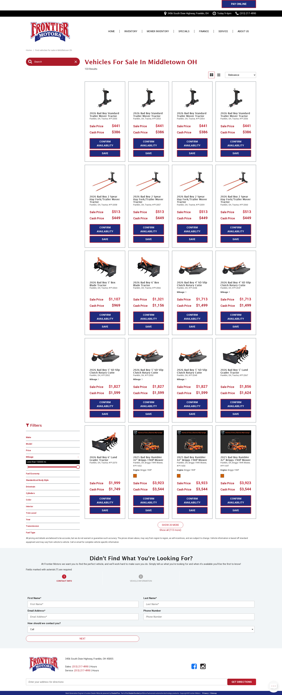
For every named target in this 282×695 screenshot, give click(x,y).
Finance (204, 31)
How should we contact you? (44, 623)
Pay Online (239, 4)
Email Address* (36, 610)
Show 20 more (170, 524)
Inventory (130, 31)
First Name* (34, 598)
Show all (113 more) (170, 530)
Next (83, 638)
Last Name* (150, 598)
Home (111, 31)
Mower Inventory (158, 31)
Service (223, 31)
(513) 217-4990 (80, 666)
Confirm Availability (105, 143)
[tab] (64, 578)
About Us (243, 31)
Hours (93, 666)
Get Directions (242, 681)
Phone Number (152, 610)
